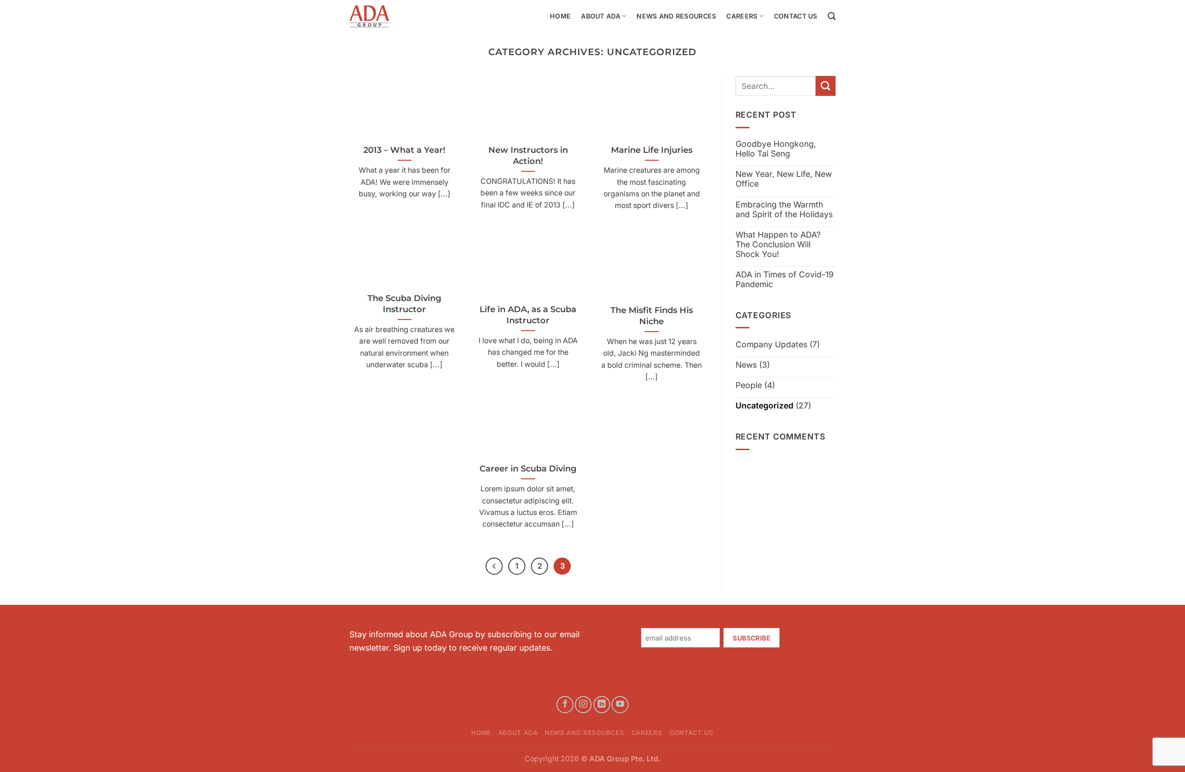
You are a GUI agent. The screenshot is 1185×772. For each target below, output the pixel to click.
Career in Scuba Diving (528, 468)
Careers (741, 16)
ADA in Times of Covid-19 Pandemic (785, 279)
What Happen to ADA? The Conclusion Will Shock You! (778, 244)
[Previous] (494, 566)
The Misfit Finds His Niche (652, 315)
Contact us (795, 16)
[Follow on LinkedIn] (601, 704)
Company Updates (771, 344)
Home (560, 16)
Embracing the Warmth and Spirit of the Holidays (784, 209)
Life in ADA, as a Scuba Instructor (528, 315)
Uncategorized (764, 405)
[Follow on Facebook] (564, 704)
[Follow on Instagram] (583, 704)
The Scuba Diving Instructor (404, 303)
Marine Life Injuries (651, 149)
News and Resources (676, 16)
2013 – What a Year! (404, 149)
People (749, 385)
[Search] (832, 16)
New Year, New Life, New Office (784, 178)
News (746, 365)
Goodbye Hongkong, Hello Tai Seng (776, 148)
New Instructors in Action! (528, 155)
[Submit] (826, 86)
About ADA (600, 16)
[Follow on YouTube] (619, 704)
